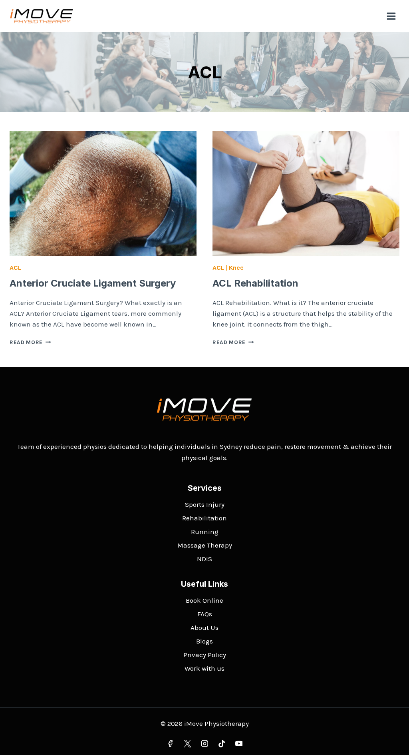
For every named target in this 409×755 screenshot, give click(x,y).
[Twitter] (187, 743)
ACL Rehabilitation (255, 283)
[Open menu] (391, 16)
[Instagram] (204, 743)
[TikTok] (221, 743)
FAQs (204, 614)
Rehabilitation (204, 518)
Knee (236, 267)
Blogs (204, 641)
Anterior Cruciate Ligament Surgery (93, 283)
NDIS (204, 559)
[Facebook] (170, 743)
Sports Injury (204, 504)
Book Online (204, 600)
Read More (30, 342)
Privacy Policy (204, 655)
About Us (204, 627)
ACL (15, 267)
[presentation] (103, 193)
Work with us (204, 668)
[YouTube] (238, 743)
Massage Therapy (204, 545)
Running (204, 532)
